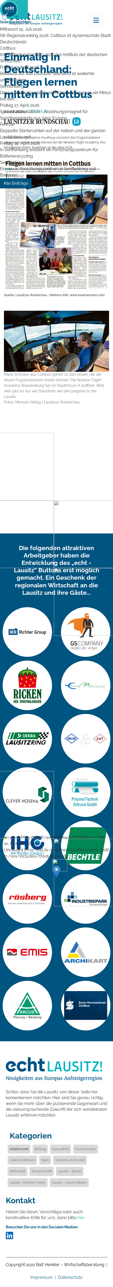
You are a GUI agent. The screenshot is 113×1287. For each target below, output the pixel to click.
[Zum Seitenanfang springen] (101, 1254)
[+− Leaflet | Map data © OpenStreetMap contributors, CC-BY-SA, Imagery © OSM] (56, 462)
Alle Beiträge (15, 183)
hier (81, 1217)
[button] (56, 872)
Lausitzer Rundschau (31, 295)
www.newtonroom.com (87, 295)
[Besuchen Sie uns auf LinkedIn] (9, 1237)
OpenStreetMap (56, 837)
